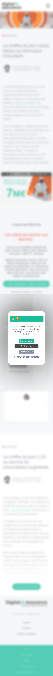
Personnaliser (26, 351)
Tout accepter (26, 341)
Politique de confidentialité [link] (26, 357)
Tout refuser (26, 346)
